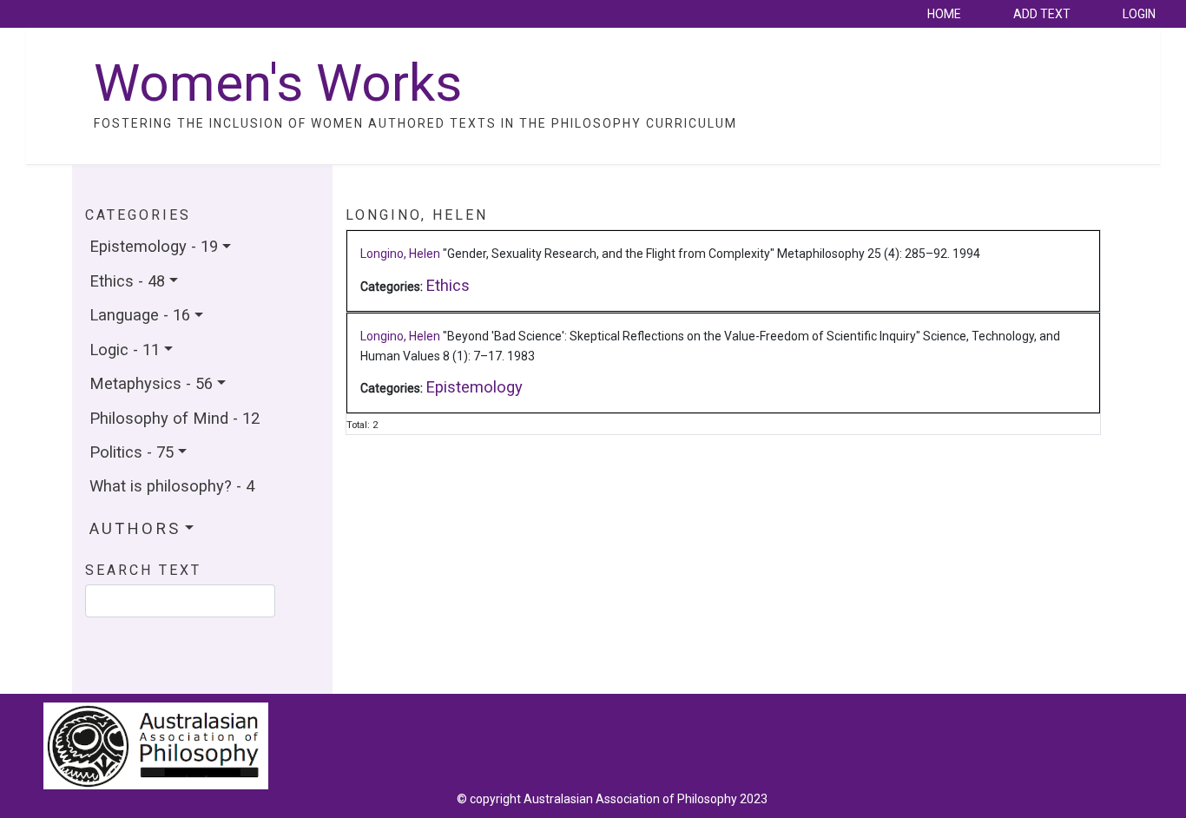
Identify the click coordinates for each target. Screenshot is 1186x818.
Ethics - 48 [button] (127, 281)
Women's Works (278, 83)
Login (1139, 14)
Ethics (447, 285)
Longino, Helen (400, 254)
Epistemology (474, 387)
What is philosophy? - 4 (171, 486)
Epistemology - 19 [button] (153, 246)
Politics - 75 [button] (131, 452)
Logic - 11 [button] (124, 349)
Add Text (1042, 14)
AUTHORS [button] (135, 529)
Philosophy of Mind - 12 (174, 418)
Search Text (143, 570)
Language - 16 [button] (139, 315)
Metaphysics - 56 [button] (151, 383)
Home (944, 14)
